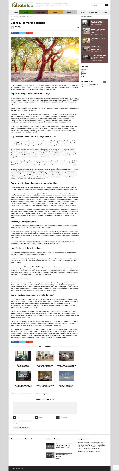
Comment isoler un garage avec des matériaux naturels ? (64, 454)
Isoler (26, 12)
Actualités (82, 12)
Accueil (15, 12)
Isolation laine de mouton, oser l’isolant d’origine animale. (66, 365)
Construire (41, 12)
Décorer (55, 12)
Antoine (17, 26)
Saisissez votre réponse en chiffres (22, 421)
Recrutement (93, 12)
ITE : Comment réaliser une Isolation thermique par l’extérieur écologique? (64, 445)
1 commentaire (99, 60)
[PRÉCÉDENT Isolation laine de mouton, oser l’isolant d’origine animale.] (1, 467)
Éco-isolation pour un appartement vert (23, 365)
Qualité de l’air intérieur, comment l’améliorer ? (66, 385)
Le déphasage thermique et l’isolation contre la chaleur (23, 385)
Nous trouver (97, 451)
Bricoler (70, 12)
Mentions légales (90, 451)
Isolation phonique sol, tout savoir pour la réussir (45, 365)
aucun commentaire (98, 24)
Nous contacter (81, 451)
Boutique (104, 12)
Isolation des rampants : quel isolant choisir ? (45, 385)
